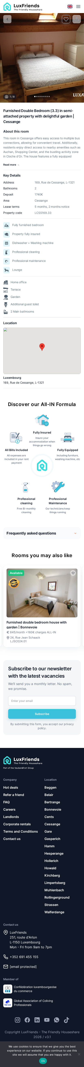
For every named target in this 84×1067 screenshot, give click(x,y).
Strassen (51, 905)
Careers (9, 809)
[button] (34, 96)
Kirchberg (52, 875)
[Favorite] (66, 19)
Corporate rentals (17, 824)
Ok (43, 1061)
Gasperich (52, 839)
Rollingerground (57, 897)
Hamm (49, 846)
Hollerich (51, 861)
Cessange (52, 824)
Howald (50, 868)
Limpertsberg (54, 883)
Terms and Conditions (20, 831)
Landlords (11, 817)
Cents (49, 817)
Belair (48, 795)
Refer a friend (13, 795)
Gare (48, 831)
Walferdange (54, 912)
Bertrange (52, 802)
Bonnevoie (52, 809)
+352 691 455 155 (24, 957)
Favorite (66, 19)
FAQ (6, 802)
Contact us (12, 839)
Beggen (50, 787)
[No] (79, 1054)
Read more (9, 164)
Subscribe (42, 714)
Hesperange (53, 853)
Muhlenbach (54, 890)
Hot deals (10, 787)
